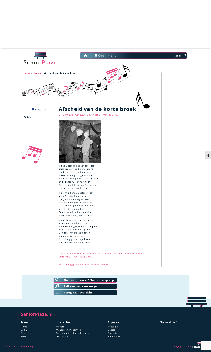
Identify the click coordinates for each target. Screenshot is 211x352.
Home (27, 73)
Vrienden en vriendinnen (68, 329)
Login (24, 329)
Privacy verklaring (23, 346)
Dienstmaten (62, 336)
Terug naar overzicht (78, 292)
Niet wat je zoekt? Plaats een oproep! (89, 280)
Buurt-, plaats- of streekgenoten (73, 333)
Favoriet (40, 109)
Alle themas (114, 336)
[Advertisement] (105, 26)
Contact (8, 346)
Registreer (26, 333)
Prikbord (60, 326)
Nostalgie (113, 326)
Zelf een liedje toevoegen (81, 286)
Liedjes (37, 73)
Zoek (23, 336)
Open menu (107, 55)
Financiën (113, 333)
